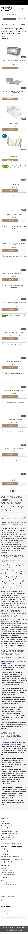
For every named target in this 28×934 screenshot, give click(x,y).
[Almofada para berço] (14, 351)
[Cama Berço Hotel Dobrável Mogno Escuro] (14, 233)
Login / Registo (9, 19)
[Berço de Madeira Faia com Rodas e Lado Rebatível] (14, 112)
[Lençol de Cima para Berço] (14, 467)
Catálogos (4, 882)
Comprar (10, 68)
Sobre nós (4, 868)
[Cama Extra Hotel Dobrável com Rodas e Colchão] (14, 292)
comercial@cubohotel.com (13, 843)
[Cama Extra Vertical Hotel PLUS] (14, 322)
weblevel (19, 930)
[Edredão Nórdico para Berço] (14, 438)
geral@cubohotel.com (8, 862)
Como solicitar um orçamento (10, 884)
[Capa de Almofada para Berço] (14, 380)
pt (23, 8)
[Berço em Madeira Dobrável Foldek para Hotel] (14, 142)
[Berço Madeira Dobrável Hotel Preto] (14, 263)
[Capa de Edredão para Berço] (14, 409)
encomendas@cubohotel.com (10, 856)
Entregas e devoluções (8, 874)
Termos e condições (7, 872)
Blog (2, 880)
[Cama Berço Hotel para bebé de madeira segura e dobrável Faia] (14, 203)
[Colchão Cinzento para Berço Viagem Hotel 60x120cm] (14, 81)
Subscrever (14, 917)
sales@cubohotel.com (8, 849)
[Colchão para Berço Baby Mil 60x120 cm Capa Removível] (14, 173)
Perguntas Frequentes (8, 870)
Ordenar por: (4, 36)
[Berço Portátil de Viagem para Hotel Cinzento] (14, 50)
